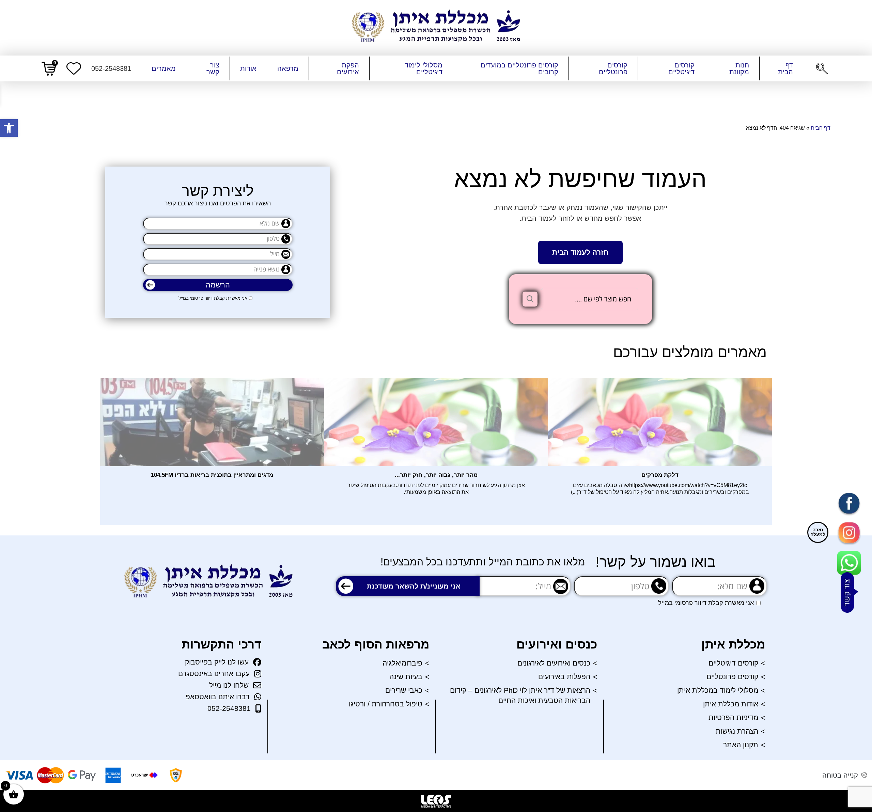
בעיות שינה (405, 677)
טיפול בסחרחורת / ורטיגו (385, 704)
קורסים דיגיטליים (681, 68)
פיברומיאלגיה (402, 663)
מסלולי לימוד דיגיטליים (423, 68)
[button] (9, 128)
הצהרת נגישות (737, 731)
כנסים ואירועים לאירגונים (553, 663)
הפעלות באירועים (564, 677)
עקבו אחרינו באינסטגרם (214, 673)
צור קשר (212, 68)
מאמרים (164, 68)
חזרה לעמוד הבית (580, 252)
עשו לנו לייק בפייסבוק (217, 662)
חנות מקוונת (739, 68)
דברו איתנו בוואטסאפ (218, 697)
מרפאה (287, 68)
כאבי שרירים (403, 690)
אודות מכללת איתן (730, 704)
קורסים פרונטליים (613, 68)
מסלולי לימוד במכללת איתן (717, 690)
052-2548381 (229, 708)
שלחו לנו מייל (229, 685)
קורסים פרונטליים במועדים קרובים (519, 68)
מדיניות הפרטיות (733, 717)
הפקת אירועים (348, 68)
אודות (248, 68)
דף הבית (785, 68)
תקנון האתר (740, 745)
